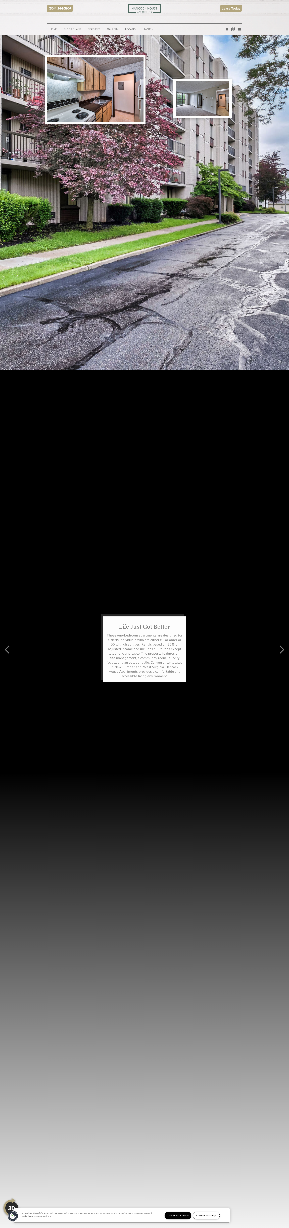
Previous (7, 649)
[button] (60, 8)
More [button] (148, 29)
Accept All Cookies (178, 1215)
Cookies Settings (206, 1215)
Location (131, 29)
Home (53, 29)
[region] (121, 1215)
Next (282, 649)
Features (94, 29)
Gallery (112, 29)
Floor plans (72, 29)
